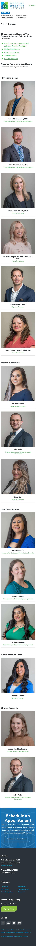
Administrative (21, 18)
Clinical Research (11, 58)
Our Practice (5, 889)
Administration (10, 55)
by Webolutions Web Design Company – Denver (14, 936)
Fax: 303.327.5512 (8, 873)
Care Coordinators (11, 52)
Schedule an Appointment (17, 839)
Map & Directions (6, 866)
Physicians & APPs (7, 16)
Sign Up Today (8, 909)
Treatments (22, 886)
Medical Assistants (7, 18)
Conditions (4, 886)
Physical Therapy (21, 16)
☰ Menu (32, 5)
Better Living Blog (6, 892)
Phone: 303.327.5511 (9, 870)
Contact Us (21, 892)
